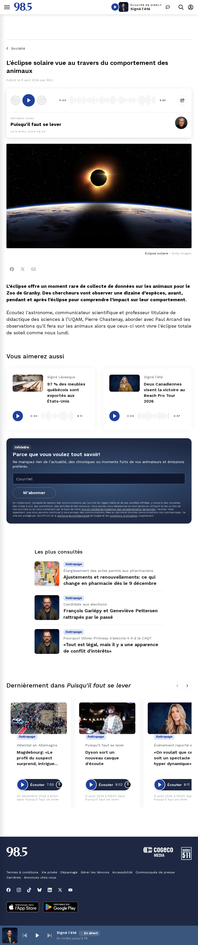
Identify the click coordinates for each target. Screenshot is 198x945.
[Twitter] (22, 269)
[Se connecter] (190, 7)
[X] (60, 890)
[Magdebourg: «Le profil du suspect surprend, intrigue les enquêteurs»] (39, 718)
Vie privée (49, 872)
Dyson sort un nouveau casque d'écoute (102, 758)
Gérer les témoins (95, 872)
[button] (25, 935)
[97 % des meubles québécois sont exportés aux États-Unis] (28, 383)
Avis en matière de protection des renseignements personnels (118, 509)
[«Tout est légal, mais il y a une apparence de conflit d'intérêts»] (47, 641)
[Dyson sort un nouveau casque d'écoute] (107, 718)
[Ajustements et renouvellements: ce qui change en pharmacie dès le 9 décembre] (47, 573)
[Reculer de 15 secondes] (15, 100)
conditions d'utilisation (124, 515)
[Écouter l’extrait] (28, 100)
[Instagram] (19, 890)
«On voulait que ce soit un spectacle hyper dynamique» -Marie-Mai (174, 758)
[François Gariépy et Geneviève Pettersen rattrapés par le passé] (47, 607)
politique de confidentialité (73, 515)
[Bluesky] (39, 890)
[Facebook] (11, 269)
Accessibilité (122, 872)
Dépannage (69, 872)
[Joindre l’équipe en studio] (168, 7)
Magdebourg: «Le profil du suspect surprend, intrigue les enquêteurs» (35, 758)
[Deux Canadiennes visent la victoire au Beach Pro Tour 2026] (124, 383)
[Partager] (182, 100)
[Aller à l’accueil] (23, 9)
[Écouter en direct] (115, 7)
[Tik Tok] (29, 890)
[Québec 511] (186, 858)
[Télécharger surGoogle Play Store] (60, 907)
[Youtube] (70, 890)
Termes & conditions (22, 872)
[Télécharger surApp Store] (22, 907)
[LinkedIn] (50, 890)
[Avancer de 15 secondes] (42, 100)
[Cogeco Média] (158, 855)
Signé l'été (140, 9)
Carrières (13, 877)
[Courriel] (33, 269)
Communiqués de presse (155, 872)
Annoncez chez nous (40, 877)
